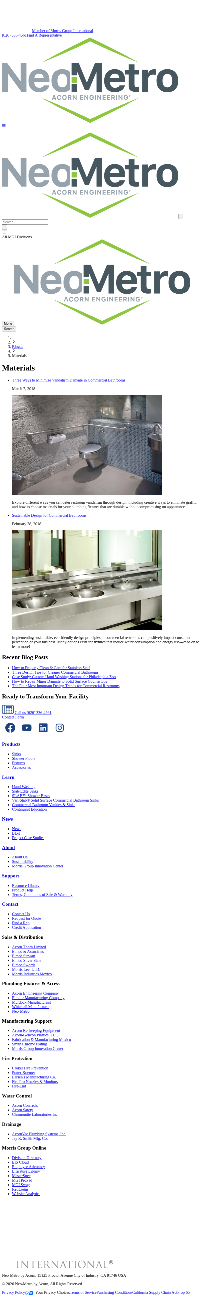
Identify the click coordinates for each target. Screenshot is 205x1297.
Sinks (16, 754)
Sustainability (22, 861)
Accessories (21, 767)
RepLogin (20, 1189)
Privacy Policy (13, 1292)
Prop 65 (183, 1292)
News (7, 819)
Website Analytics (26, 1194)
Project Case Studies (28, 838)
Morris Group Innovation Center (37, 866)
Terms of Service (83, 1292)
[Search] (4, 227)
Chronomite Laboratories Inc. (35, 1114)
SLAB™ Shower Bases (31, 796)
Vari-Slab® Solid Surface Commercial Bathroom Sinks (55, 800)
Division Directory (27, 1158)
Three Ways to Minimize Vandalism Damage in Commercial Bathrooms (68, 380)
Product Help (22, 890)
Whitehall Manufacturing (32, 1007)
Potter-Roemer (23, 1072)
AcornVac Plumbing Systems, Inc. (39, 1134)
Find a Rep (21, 923)
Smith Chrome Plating (29, 1044)
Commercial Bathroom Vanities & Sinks (43, 805)
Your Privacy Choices (52, 1292)
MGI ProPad (22, 1180)
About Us (20, 857)
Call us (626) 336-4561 (33, 712)
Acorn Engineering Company (35, 993)
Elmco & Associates (28, 951)
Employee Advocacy (28, 1167)
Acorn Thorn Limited (29, 947)
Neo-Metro (21, 1011)
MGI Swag (21, 1185)
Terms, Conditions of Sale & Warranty (42, 894)
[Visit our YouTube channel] (26, 734)
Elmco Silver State (26, 960)
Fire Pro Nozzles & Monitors (35, 1081)
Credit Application (26, 927)
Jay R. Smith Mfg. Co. (30, 1138)
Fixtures (18, 763)
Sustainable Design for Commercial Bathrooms (49, 515)
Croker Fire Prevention (30, 1068)
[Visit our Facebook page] (10, 734)
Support (10, 875)
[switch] (4, 232)
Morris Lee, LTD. (26, 969)
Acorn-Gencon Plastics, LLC (35, 1035)
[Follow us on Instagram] (60, 734)
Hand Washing (24, 787)
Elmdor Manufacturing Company (38, 998)
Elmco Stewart (23, 956)
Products (11, 744)
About (8, 847)
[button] (4, 126)
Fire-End (19, 1086)
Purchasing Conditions (114, 1292)
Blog (16, 833)
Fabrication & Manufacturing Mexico (41, 1039)
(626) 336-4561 (14, 35)
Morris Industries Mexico (32, 974)
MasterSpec (21, 1176)
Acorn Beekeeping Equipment (36, 1030)
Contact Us (21, 914)
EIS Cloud (20, 1162)
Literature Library (26, 1171)
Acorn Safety (22, 1110)
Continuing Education (29, 809)
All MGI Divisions (17, 237)
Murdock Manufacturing (31, 1002)
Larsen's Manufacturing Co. (34, 1077)
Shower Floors (23, 758)
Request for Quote (26, 918)
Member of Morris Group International (62, 31)
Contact (10, 904)
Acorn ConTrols (25, 1105)
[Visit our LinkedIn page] (43, 734)
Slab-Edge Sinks (25, 791)
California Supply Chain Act (154, 1292)
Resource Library (26, 885)
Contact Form (13, 717)
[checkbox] (102, 232)
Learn (8, 777)
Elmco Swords (23, 965)
